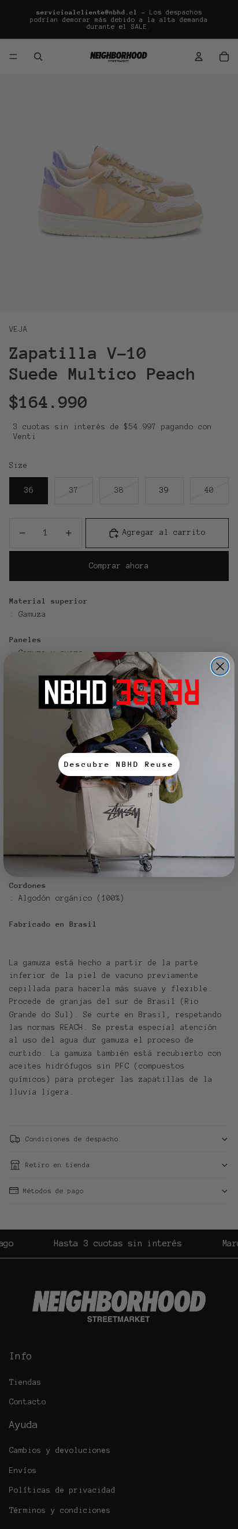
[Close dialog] (220, 666)
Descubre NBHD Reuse (119, 764)
